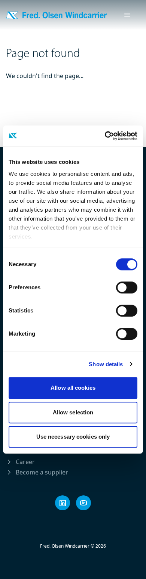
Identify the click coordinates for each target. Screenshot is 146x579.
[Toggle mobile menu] (127, 15)
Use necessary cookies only (73, 436)
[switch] (126, 287)
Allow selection (73, 412)
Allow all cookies (73, 388)
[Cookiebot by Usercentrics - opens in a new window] (105, 136)
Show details (106, 364)
